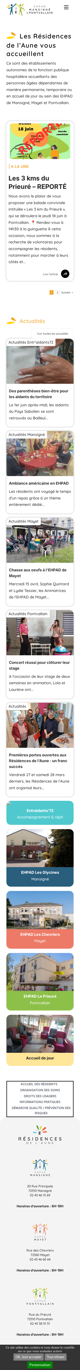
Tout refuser (55, 1357)
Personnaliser (40, 1365)
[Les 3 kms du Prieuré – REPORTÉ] (40, 126)
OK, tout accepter (29, 1357)
